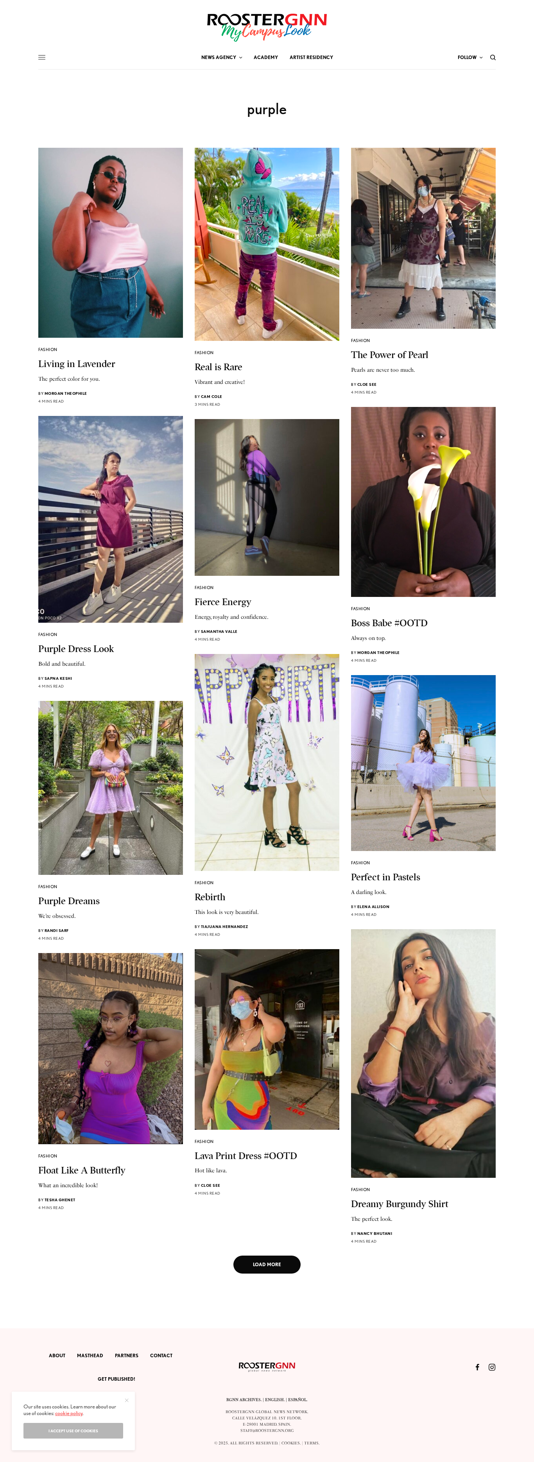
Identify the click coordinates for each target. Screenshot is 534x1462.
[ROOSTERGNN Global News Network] (267, 28)
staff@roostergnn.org (267, 1430)
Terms (311, 1443)
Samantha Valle (219, 631)
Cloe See (367, 384)
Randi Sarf (57, 930)
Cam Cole (211, 396)
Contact (161, 1355)
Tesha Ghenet (60, 1199)
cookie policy (68, 1413)
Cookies (290, 1443)
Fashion (47, 349)
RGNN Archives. (244, 1400)
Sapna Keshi (58, 678)
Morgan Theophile (66, 393)
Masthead (90, 1355)
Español (297, 1400)
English (274, 1400)
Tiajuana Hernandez (225, 926)
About (57, 1355)
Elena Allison (373, 906)
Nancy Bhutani (374, 1233)
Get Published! (116, 1379)
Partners (126, 1355)
